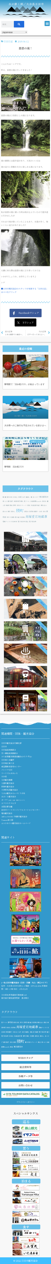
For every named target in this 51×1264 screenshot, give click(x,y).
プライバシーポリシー (25, 1102)
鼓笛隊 (31, 511)
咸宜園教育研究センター (11, 766)
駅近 (27, 521)
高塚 (20, 497)
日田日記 (8, 41)
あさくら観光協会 (8, 796)
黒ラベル (27, 501)
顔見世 (26, 511)
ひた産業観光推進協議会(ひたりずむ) (16, 756)
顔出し (13, 511)
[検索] (19, 24)
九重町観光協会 (7, 783)
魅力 (38, 505)
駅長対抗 (10, 497)
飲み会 (5, 511)
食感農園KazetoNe (35, 501)
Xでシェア (27, 322)
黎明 (14, 505)
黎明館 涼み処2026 (14, 466)
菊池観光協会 (6, 813)
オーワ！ (13, 800)
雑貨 (9, 511)
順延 (11, 505)
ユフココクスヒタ (8, 803)
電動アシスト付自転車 (10, 521)
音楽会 (15, 497)
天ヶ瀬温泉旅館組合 (9, 753)
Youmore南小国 (7, 820)
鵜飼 (7, 505)
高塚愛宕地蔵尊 (36, 516)
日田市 (4, 746)
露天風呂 (10, 501)
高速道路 (34, 505)
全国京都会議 (6, 806)
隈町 (20, 510)
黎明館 (10, 1022)
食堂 (40, 511)
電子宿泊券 (32, 521)
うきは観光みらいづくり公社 (13, 793)
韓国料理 (17, 501)
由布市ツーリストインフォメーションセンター (20, 810)
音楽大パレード (22, 505)
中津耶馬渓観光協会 (9, 789)
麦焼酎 (12, 517)
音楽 (44, 511)
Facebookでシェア (27, 312)
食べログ (36, 497)
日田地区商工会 (7, 763)
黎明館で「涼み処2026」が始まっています (24, 384)
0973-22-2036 (36, 986)
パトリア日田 (6, 769)
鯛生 (21, 501)
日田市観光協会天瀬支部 (11, 743)
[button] (47, 23)
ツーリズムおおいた (9, 773)
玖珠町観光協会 (7, 786)
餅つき (5, 501)
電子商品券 (21, 521)
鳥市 (23, 497)
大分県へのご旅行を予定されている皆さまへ (25, 425)
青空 (8, 517)
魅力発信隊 (21, 517)
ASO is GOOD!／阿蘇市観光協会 (14, 816)
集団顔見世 (43, 496)
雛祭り (36, 511)
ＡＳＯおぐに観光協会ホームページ (16, 823)
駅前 (28, 505)
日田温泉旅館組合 (8, 749)
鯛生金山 (44, 505)
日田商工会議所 (7, 760)
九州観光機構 (6, 780)
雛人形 (32, 1032)
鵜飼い (28, 497)
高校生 (44, 501)
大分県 (4, 776)
